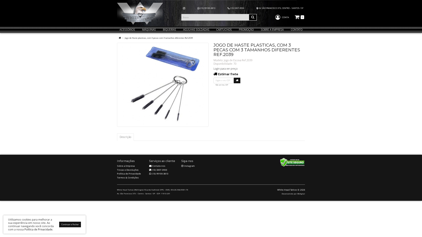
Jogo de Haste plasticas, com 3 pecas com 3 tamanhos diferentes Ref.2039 (159, 38)
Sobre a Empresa (126, 165)
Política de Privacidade (129, 173)
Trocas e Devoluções (128, 169)
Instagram (189, 165)
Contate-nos (158, 165)
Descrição (125, 137)
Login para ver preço (225, 68)
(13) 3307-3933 (237, 8)
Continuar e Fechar (70, 224)
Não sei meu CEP (221, 85)
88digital (301, 194)
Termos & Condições (128, 177)
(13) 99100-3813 (207, 8)
